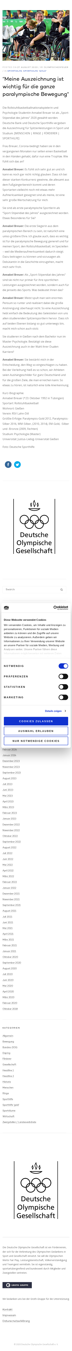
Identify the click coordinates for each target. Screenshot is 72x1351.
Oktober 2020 (10, 957)
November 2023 (11, 767)
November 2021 (11, 899)
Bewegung (8, 1041)
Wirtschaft (8, 1116)
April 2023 (8, 801)
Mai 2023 (8, 796)
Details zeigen (53, 711)
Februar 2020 (10, 1003)
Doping (6, 1053)
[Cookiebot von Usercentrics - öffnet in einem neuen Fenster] (53, 608)
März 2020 (8, 997)
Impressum (9, 1315)
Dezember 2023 (11, 761)
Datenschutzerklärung (16, 1321)
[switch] (63, 676)
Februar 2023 (10, 813)
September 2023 (12, 773)
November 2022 (11, 830)
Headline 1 (8, 1070)
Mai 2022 (8, 865)
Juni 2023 (8, 790)
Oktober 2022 (10, 836)
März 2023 (8, 807)
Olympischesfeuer (56, 67)
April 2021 (8, 934)
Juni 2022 (8, 859)
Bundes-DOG (10, 1047)
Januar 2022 (9, 888)
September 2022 (12, 842)
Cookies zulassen (36, 721)
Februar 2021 (10, 945)
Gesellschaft (9, 1064)
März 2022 (8, 876)
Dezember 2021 (11, 894)
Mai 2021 (8, 928)
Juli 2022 (7, 853)
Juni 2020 (8, 980)
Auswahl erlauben (36, 731)
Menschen (8, 1087)
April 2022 (8, 870)
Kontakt (8, 1309)
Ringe (6, 1093)
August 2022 (9, 847)
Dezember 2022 (11, 824)
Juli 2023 (7, 784)
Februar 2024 (10, 749)
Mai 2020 (8, 986)
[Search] (61, 590)
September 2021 (12, 905)
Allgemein (8, 1036)
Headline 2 (8, 1076)
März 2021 (8, 940)
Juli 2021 (7, 917)
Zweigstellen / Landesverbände (19, 1122)
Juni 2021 (8, 922)
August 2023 (9, 778)
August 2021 (9, 911)
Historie (7, 1082)
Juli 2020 (8, 974)
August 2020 (10, 968)
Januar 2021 (9, 951)
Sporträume (9, 1111)
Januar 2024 (9, 755)
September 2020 (12, 963)
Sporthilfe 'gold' (35, 71)
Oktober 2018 (10, 1009)
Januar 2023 (9, 819)
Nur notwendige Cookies (36, 740)
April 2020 (8, 991)
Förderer (7, 1059)
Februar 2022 (10, 882)
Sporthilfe (14, 71)
